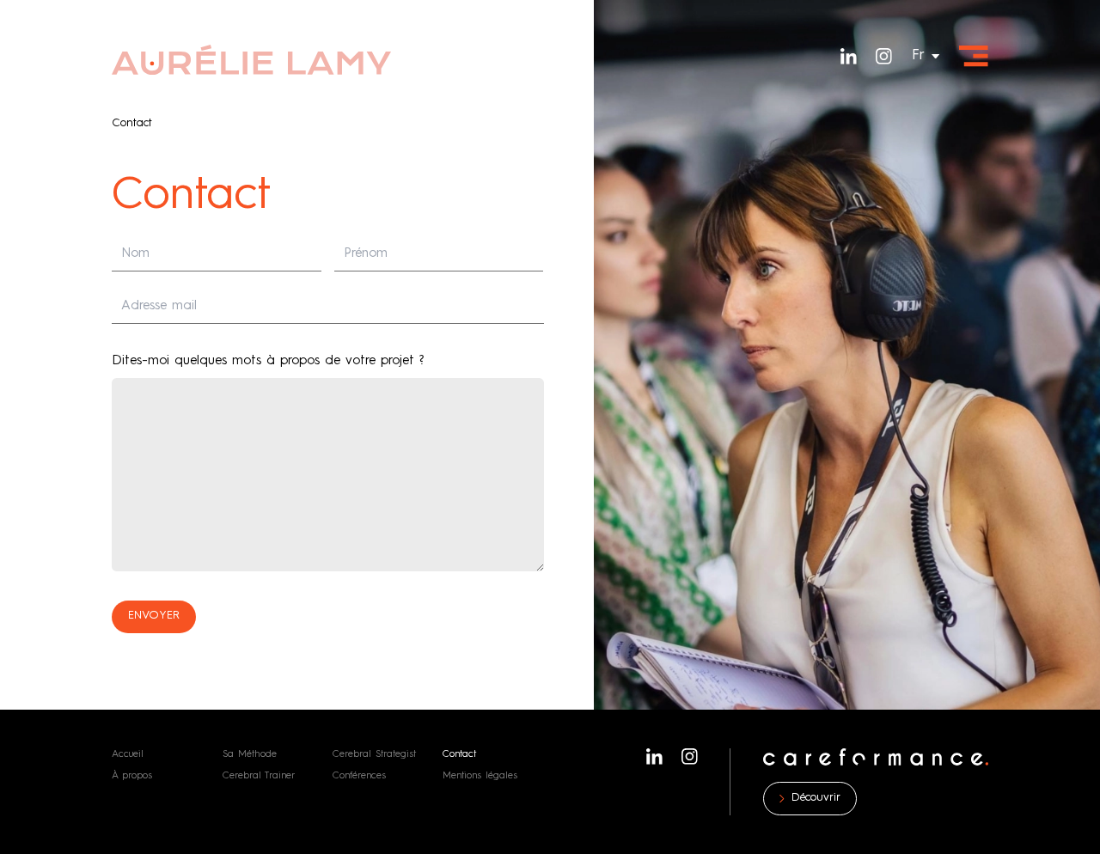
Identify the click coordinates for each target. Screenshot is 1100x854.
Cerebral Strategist (374, 754)
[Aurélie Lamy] (252, 60)
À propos (132, 776)
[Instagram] (884, 56)
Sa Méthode (250, 754)
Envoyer (154, 615)
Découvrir (815, 797)
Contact (459, 754)
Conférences (359, 776)
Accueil (128, 754)
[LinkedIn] (848, 56)
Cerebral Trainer (259, 776)
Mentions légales (480, 776)
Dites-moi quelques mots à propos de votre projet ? (268, 361)
